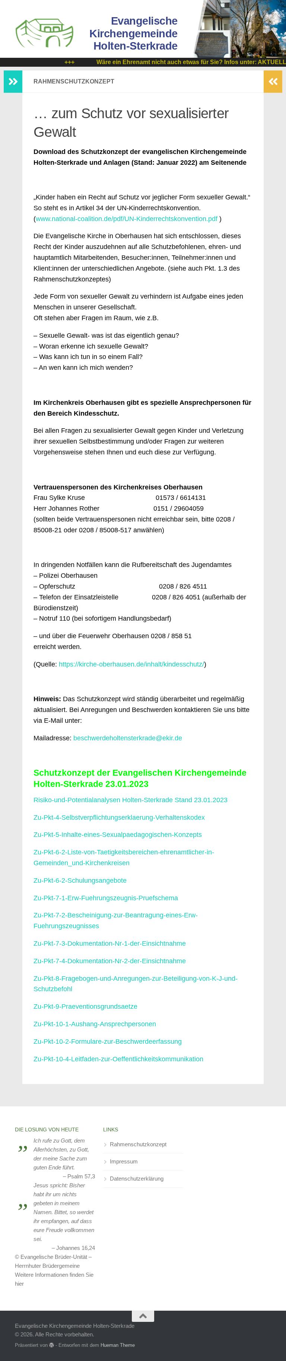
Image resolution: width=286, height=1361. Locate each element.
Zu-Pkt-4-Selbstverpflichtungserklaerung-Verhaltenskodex (119, 817)
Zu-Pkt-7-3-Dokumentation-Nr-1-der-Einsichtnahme (110, 943)
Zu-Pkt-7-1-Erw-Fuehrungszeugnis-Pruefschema (106, 898)
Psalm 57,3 (81, 1176)
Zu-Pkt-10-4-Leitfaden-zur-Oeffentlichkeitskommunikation (118, 1059)
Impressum (124, 1161)
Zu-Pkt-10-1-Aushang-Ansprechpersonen (95, 1024)
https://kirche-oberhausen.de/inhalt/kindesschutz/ (131, 664)
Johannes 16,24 (75, 1248)
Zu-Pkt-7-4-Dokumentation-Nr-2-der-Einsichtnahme (110, 961)
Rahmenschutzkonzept (138, 1144)
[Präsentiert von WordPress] (51, 1345)
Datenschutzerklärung (136, 1178)
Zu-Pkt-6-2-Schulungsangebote (80, 880)
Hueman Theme (118, 1345)
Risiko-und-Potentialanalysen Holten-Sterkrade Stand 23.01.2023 (131, 800)
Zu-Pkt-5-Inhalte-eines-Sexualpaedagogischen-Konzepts (118, 834)
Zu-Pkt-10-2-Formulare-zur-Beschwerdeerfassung (108, 1041)
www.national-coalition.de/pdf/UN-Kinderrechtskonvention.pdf (126, 219)
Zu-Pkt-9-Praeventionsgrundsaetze (85, 1006)
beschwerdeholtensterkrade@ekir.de (127, 738)
